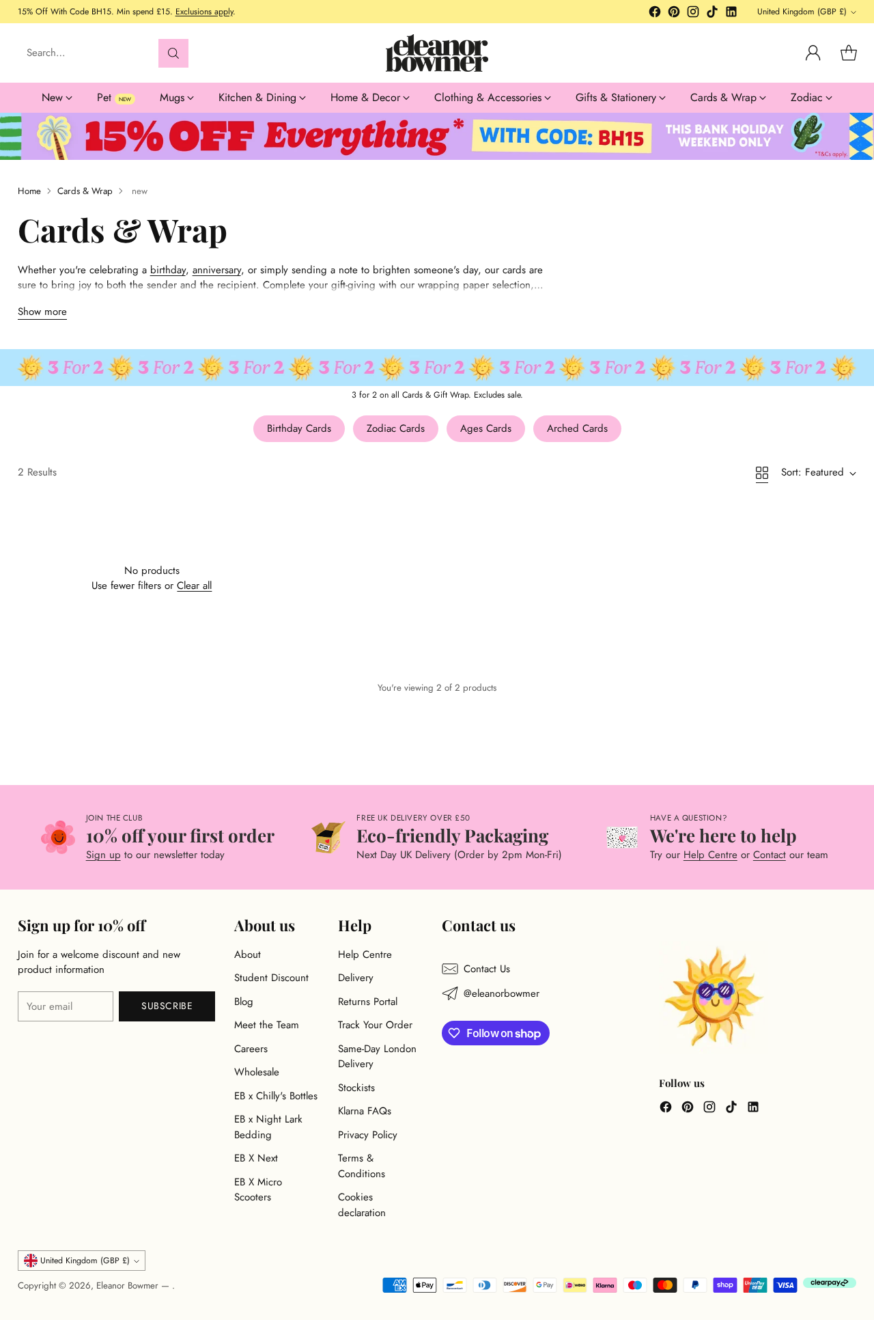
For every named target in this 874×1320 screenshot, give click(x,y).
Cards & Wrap (85, 190)
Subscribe (167, 1006)
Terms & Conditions (361, 1166)
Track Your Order (375, 1024)
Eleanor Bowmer (128, 1285)
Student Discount (271, 977)
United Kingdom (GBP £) (802, 11)
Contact (769, 854)
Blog (243, 1001)
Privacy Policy (367, 1134)
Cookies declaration (362, 1205)
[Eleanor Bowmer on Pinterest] (674, 14)
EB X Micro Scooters (258, 1189)
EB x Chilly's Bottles (276, 1095)
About (247, 954)
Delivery (355, 977)
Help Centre (710, 854)
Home (29, 190)
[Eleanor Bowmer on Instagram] (693, 14)
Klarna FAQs (364, 1110)
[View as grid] (762, 473)
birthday (168, 269)
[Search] (173, 53)
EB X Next (256, 1158)
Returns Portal (367, 1001)
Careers (251, 1048)
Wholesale (256, 1072)
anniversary (217, 269)
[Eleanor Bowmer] (437, 53)
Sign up (103, 854)
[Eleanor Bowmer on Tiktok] (712, 14)
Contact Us (487, 968)
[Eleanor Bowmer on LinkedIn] (731, 14)
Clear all (194, 585)
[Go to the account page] (813, 53)
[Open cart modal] (849, 53)
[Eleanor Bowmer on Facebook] (655, 14)
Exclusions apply (204, 11)
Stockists (356, 1087)
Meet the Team (266, 1024)
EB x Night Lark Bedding (268, 1127)
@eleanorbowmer (501, 993)
